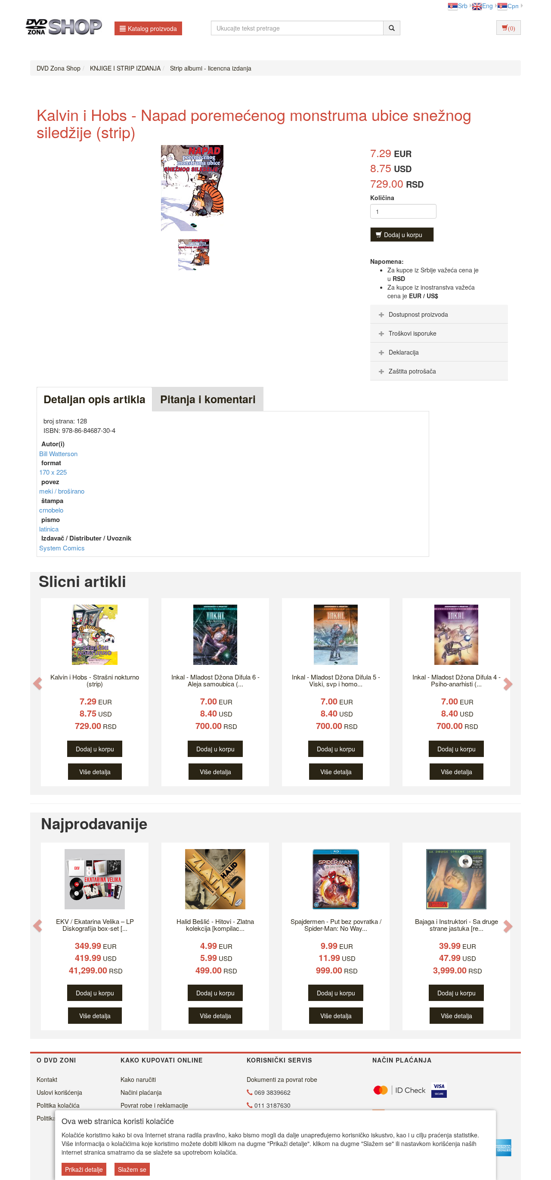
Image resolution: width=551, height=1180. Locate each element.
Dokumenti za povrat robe (282, 1079)
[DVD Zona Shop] (61, 28)
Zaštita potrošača (412, 371)
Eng (487, 5)
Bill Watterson (58, 453)
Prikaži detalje (84, 1169)
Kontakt (47, 1079)
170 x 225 (53, 471)
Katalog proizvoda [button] (152, 28)
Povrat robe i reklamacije (154, 1105)
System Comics (62, 547)
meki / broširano (61, 490)
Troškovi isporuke (412, 333)
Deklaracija (404, 352)
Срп (513, 5)
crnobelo (51, 509)
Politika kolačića (58, 1105)
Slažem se (132, 1169)
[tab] (439, 314)
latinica (49, 528)
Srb (462, 5)
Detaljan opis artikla (94, 399)
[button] (37, 683)
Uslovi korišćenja (59, 1092)
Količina (382, 197)
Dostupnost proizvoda (418, 314)
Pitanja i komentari (208, 399)
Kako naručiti (138, 1079)
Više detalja (95, 771)
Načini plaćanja (141, 1092)
